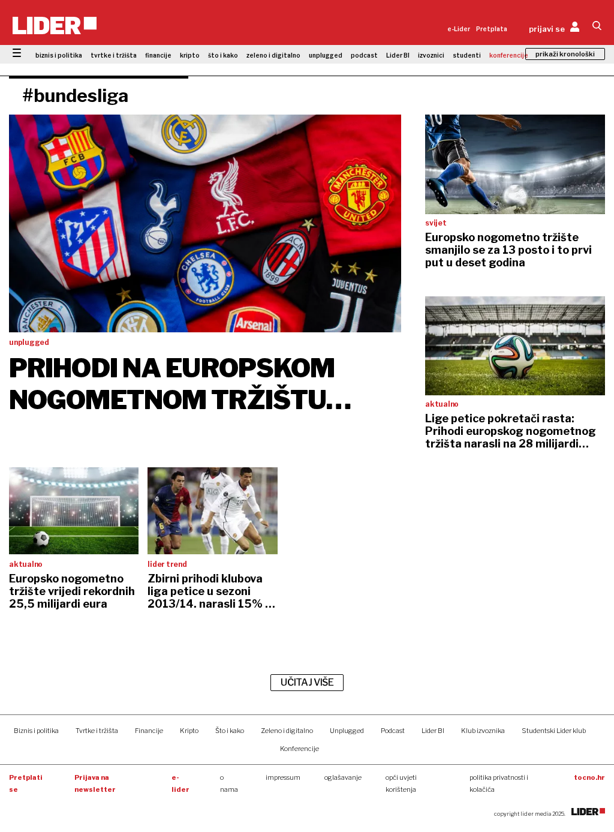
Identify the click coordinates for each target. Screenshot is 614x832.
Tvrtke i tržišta (97, 730)
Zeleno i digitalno (287, 730)
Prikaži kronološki (565, 54)
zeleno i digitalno (273, 55)
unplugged (325, 55)
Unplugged (347, 730)
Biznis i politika (36, 730)
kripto (190, 55)
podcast (364, 55)
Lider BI (398, 55)
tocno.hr (589, 777)
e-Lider (458, 28)
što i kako (223, 55)
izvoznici (431, 55)
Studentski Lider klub (554, 730)
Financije (149, 730)
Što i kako (229, 730)
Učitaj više (307, 682)
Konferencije (299, 748)
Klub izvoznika (483, 730)
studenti (467, 55)
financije (158, 55)
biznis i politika (58, 55)
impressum (283, 777)
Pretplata (491, 28)
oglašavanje (343, 777)
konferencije (508, 55)
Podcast (393, 730)
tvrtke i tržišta (114, 55)
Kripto (189, 730)
